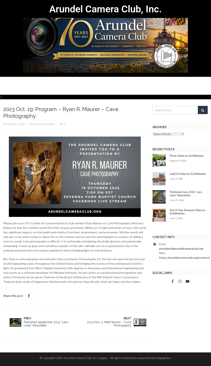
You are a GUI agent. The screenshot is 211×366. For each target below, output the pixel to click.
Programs (48, 124)
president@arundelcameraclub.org (181, 248)
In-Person (36, 124)
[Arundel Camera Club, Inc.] (105, 38)
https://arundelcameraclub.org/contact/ (184, 257)
